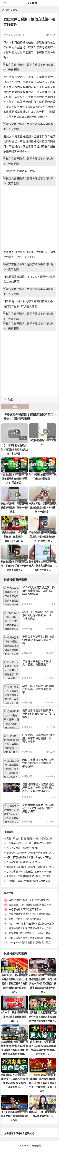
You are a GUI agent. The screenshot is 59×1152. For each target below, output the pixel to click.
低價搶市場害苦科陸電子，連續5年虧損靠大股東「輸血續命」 (38, 713)
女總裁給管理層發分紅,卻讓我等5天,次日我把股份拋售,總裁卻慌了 (38, 808)
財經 (15, 10)
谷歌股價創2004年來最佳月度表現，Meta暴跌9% (31, 871)
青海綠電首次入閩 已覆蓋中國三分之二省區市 (32, 928)
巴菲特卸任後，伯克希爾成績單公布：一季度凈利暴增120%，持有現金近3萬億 (38, 787)
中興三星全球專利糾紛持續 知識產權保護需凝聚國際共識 (38, 640)
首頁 (7, 10)
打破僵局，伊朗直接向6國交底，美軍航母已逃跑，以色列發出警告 (38, 738)
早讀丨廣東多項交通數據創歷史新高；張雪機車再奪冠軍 (38, 689)
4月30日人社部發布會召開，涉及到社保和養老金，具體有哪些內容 (39, 615)
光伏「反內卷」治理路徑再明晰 (22, 848)
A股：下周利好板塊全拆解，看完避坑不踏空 (28, 857)
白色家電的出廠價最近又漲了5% (22, 862)
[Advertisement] (29, 217)
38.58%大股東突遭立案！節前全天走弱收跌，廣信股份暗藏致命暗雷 (38, 590)
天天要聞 (32, 3)
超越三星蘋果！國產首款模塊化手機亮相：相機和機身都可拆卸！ (38, 763)
